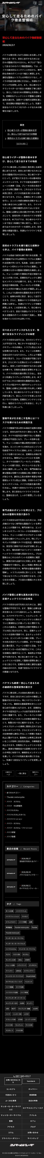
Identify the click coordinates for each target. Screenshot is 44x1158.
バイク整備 (11, 836)
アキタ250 (19, 1030)
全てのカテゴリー (13, 792)
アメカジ (25, 916)
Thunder (34, 927)
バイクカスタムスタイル (16, 814)
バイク (8, 1014)
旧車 (30, 922)
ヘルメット (28, 982)
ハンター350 (17, 1014)
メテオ (26, 1014)
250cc (20, 960)
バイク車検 (22, 922)
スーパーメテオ (30, 1019)
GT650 (20, 1019)
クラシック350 (10, 1019)
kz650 (22, 1003)
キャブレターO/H (11, 1003)
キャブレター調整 (24, 1009)
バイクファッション (14, 819)
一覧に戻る (22, 773)
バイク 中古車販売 (14, 806)
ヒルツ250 (9, 1025)
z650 (7, 1009)
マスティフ (9, 1030)
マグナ (8, 954)
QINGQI (18, 971)
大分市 (35, 1009)
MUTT (14, 1009)
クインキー (9, 971)
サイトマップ (33, 1138)
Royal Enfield (30, 976)
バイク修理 (11, 832)
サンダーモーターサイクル (14, 938)
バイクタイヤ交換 (12, 992)
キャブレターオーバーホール (15, 998)
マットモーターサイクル (27, 949)
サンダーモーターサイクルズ (15, 944)
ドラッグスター (11, 922)
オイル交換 (9, 911)
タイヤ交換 (19, 987)
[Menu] (40, 2)
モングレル (19, 1025)
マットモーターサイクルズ (14, 976)
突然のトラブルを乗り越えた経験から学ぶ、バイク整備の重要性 (23, 140)
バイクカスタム (13, 810)
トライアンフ (21, 965)
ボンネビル (33, 965)
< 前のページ (8, 773)
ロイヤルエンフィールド (14, 982)
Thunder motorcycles (16, 797)
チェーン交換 (10, 965)
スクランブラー (29, 971)
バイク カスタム (13, 801)
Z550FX (27, 960)
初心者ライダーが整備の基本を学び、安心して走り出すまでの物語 (22, 132)
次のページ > (35, 773)
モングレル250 (10, 960)
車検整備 (9, 927)
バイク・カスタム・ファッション (19, 828)
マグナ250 (16, 954)
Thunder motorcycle (12, 933)
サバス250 (29, 1025)
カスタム (26, 954)
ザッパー (30, 1003)
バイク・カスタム (13, 823)
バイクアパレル (21, 911)
